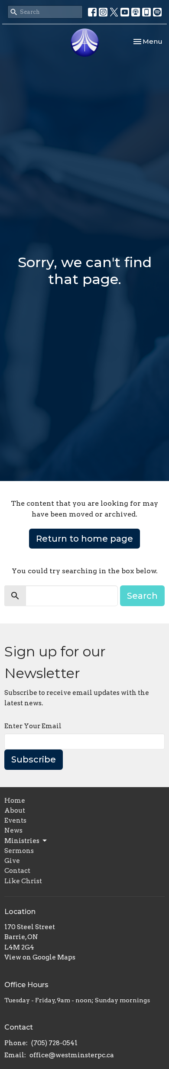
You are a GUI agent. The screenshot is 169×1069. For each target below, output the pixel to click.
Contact (17, 871)
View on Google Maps (39, 957)
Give (12, 861)
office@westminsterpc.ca (71, 1055)
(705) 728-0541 (54, 1043)
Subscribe (33, 759)
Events (15, 820)
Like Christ (23, 881)
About (14, 810)
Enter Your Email (33, 726)
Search (142, 596)
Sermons (19, 851)
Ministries (21, 841)
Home (14, 800)
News (13, 830)
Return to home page (84, 538)
